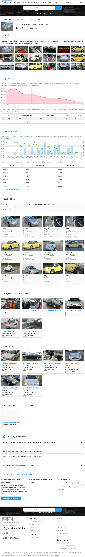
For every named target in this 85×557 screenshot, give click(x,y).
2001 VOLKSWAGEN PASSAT (31, 363)
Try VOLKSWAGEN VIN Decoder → (11, 498)
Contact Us (60, 524)
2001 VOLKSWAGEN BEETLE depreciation (16, 122)
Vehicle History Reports (37, 521)
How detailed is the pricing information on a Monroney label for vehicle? (21, 461)
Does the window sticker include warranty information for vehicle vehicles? (22, 451)
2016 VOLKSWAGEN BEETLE (10, 331)
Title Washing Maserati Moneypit (66, 549)
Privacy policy (61, 530)
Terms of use (61, 527)
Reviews (32, 543)
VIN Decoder (49, 2)
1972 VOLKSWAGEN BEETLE (10, 310)
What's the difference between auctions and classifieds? (18, 210)
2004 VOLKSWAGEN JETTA (10, 388)
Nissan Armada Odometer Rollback (67, 546)
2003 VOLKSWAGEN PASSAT (52, 363)
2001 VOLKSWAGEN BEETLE (10, 422)
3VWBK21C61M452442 (72, 259)
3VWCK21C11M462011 (50, 283)
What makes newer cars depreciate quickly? (14, 447)
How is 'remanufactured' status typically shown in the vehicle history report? (23, 456)
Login (80, 2)
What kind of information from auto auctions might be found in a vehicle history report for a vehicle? (29, 442)
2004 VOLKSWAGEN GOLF (31, 388)
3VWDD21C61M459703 (8, 259)
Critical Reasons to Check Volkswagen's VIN (19, 474)
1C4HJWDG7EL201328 (45, 513)
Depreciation (9, 78)
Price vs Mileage (10, 131)
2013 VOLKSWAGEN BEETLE (52, 310)
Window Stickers (35, 2)
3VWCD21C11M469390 (51, 236)
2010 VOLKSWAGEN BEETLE (31, 310)
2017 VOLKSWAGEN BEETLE (31, 331)
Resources (68, 2)
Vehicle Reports (21, 2)
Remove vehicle (61, 536)
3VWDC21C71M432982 (8, 236)
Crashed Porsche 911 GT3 (64, 543)
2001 (38, 19)
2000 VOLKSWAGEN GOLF (9, 363)
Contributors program (63, 533)
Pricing (32, 530)
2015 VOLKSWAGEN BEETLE (73, 310)
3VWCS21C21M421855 (72, 283)
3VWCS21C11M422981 (8, 283)
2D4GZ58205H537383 (45, 13)
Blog (31, 540)
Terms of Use (5, 555)
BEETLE (30, 19)
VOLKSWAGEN (19, 19)
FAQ (58, 2)
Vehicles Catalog (8, 19)
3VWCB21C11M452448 (50, 259)
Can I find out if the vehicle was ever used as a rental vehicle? (19, 465)
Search (58, 8)
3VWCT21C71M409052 (29, 283)
